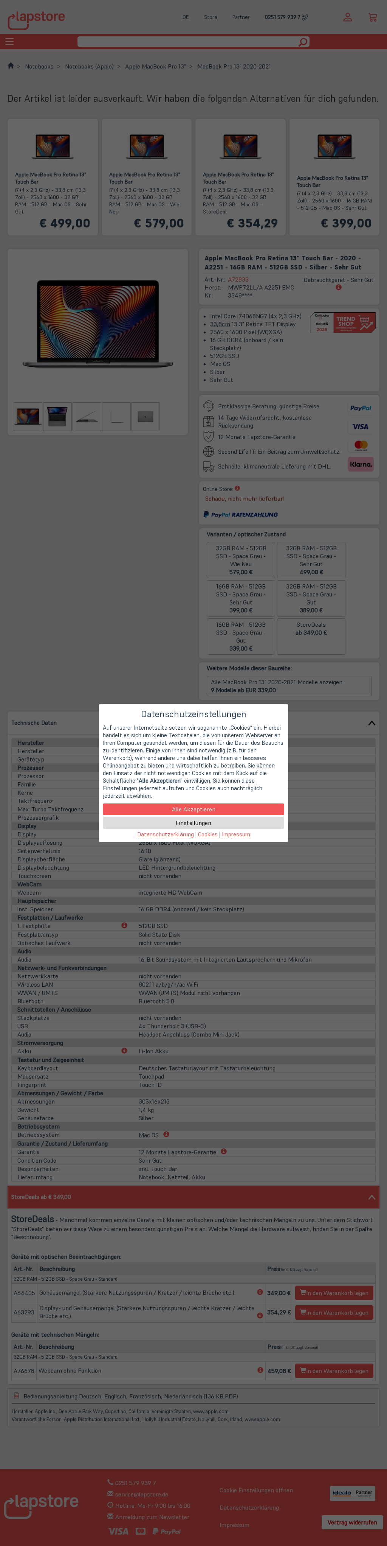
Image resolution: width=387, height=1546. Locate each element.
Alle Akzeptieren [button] (193, 809)
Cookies (208, 834)
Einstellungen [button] (193, 823)
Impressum (236, 834)
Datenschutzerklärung (165, 834)
